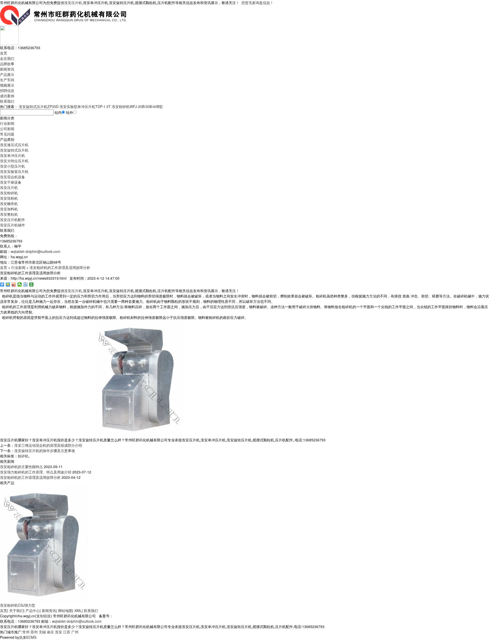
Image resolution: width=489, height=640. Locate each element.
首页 (3, 53)
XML (78, 610)
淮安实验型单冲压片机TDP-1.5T (85, 106)
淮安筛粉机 (9, 198)
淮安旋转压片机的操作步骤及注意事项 (44, 450)
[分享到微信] (20, 284)
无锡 (42, 631)
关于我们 (16, 610)
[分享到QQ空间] (8, 284)
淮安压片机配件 (12, 219)
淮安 (58, 631)
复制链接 (43, 615)
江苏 (66, 631)
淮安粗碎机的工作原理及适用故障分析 (60, 267)
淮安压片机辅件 (12, 224)
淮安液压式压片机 (14, 144)
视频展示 (7, 85)
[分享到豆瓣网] (31, 284)
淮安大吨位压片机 (14, 160)
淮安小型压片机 (12, 166)
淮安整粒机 (9, 214)
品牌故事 (7, 63)
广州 (74, 631)
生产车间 (7, 79)
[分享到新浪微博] (14, 284)
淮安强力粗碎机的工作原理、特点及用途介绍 (35, 471)
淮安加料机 (9, 208)
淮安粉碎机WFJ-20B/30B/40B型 (137, 106)
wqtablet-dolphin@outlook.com (35, 251)
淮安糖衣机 (9, 203)
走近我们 (7, 58)
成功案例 (7, 95)
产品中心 (32, 610)
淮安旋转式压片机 (14, 150)
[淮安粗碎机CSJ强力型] (44, 543)
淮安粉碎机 (9, 192)
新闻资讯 (7, 69)
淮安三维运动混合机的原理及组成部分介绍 (48, 445)
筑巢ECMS (27, 637)
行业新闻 (7, 123)
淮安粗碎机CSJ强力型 (17, 605)
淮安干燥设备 (10, 182)
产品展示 (7, 74)
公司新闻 (7, 128)
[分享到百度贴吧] (25, 284)
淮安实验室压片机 (14, 171)
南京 (50, 631)
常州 (26, 631)
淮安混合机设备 (12, 176)
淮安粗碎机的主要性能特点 (21, 466)
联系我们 (7, 101)
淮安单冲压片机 (12, 155)
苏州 (34, 631)
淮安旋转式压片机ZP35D (39, 106)
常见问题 (7, 134)
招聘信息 (7, 90)
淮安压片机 (73, 2)
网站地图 (65, 610)
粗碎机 (23, 455)
